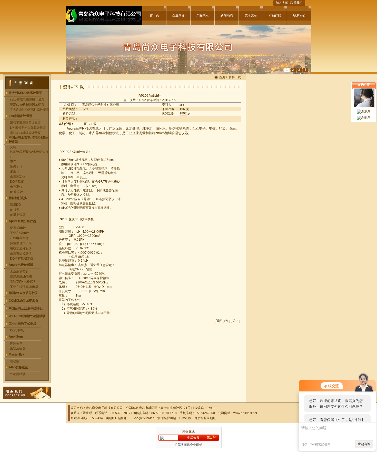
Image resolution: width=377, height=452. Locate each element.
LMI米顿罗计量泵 (20, 116)
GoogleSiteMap (143, 418)
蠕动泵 (14, 361)
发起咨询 (364, 444)
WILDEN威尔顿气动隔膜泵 (27, 316)
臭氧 (13, 147)
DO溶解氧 (17, 330)
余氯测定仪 (17, 176)
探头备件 (16, 343)
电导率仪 (16, 187)
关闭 (235, 321)
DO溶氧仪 (17, 181)
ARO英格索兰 (18, 367)
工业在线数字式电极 (22, 324)
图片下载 (90, 124)
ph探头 (15, 210)
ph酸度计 (16, 192)
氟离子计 (16, 166)
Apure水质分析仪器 (22, 221)
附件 (13, 161)
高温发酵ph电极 (21, 276)
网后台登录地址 (205, 418)
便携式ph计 (18, 228)
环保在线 (185, 418)
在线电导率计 (19, 238)
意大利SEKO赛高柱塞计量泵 (29, 110)
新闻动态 (227, 15)
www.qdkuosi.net (245, 413)
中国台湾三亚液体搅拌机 (26, 308)
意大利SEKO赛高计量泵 (25, 93)
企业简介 (178, 15)
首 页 (154, 15)
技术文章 (251, 15)
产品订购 (275, 15)
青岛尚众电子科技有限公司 (100, 104)
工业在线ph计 (19, 233)
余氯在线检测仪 (21, 253)
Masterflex (16, 354)
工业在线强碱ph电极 (24, 287)
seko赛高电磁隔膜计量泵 (27, 99)
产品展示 (202, 15)
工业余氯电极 (19, 271)
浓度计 (14, 171)
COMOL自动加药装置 (23, 300)
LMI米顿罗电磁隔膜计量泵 (28, 128)
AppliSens (16, 336)
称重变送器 (17, 215)
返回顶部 (222, 321)
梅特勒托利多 (18, 198)
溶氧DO (15, 205)
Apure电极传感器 (21, 265)
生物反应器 (17, 348)
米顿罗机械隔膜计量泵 (25, 133)
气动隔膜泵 (17, 374)
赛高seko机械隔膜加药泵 (27, 104)
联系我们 (296, 3)
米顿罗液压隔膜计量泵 (25, 122)
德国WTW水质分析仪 (23, 293)
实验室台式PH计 (21, 243)
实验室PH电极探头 (23, 281)
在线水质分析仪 (21, 248)
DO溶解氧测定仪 (21, 258)
